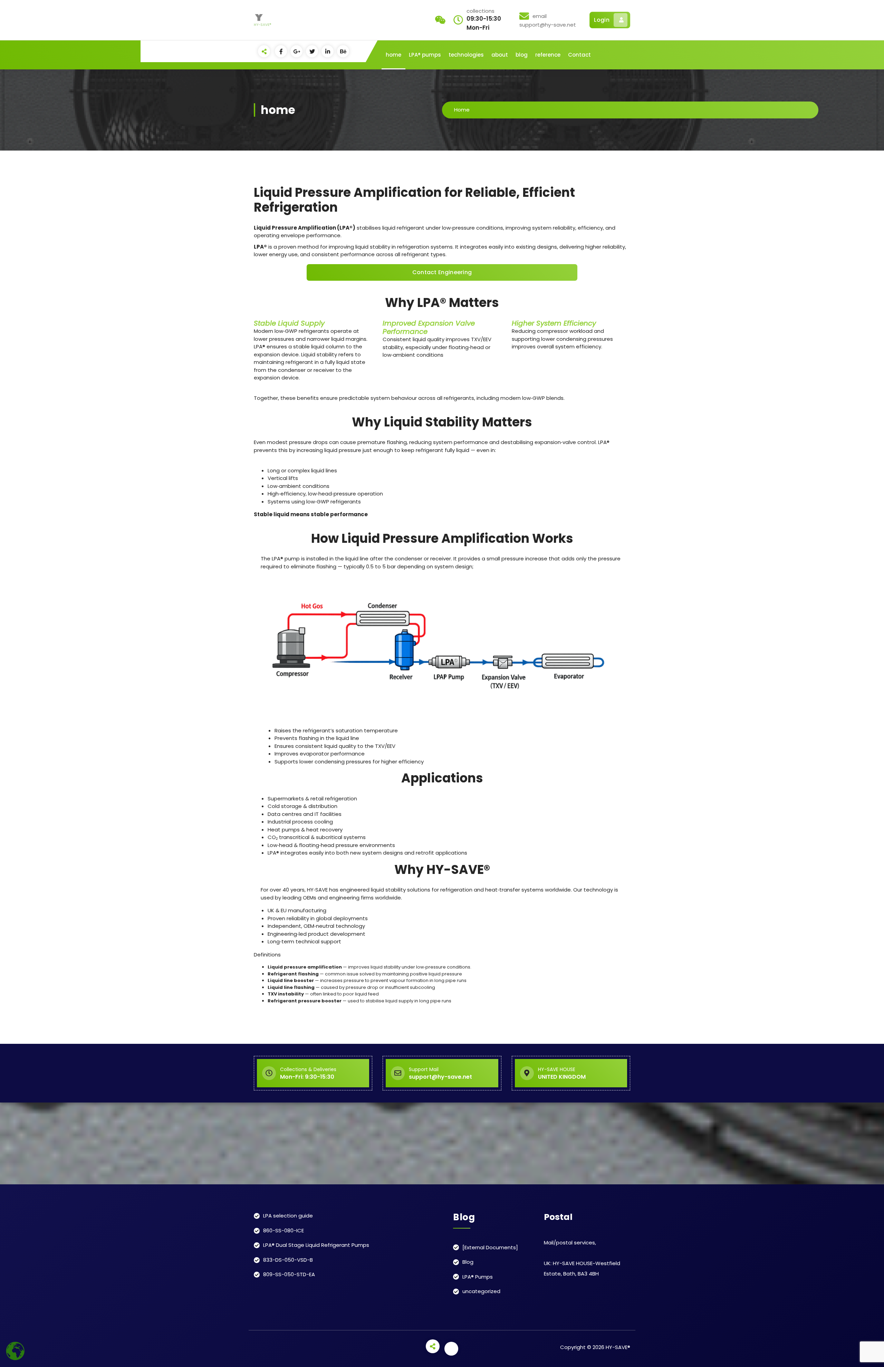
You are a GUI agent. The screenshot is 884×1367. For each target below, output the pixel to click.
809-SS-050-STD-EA (289, 1274)
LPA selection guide (288, 1215)
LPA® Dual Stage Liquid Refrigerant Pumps (316, 1245)
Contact (579, 54)
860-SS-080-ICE (283, 1230)
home (393, 54)
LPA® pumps (425, 54)
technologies (466, 54)
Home (462, 109)
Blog (467, 1261)
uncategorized (481, 1291)
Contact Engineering (442, 272)
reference (547, 54)
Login (601, 20)
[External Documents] (490, 1247)
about (499, 54)
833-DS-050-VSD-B (288, 1259)
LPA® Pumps (477, 1276)
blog (522, 54)
